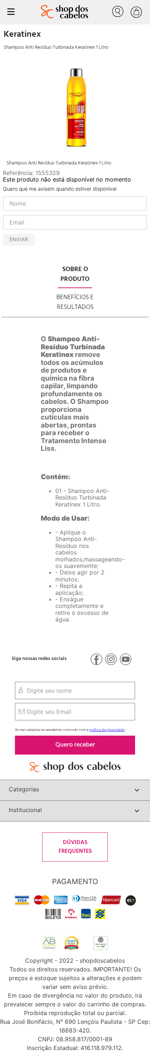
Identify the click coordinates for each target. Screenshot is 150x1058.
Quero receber (75, 745)
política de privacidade (107, 730)
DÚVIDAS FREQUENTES (75, 847)
